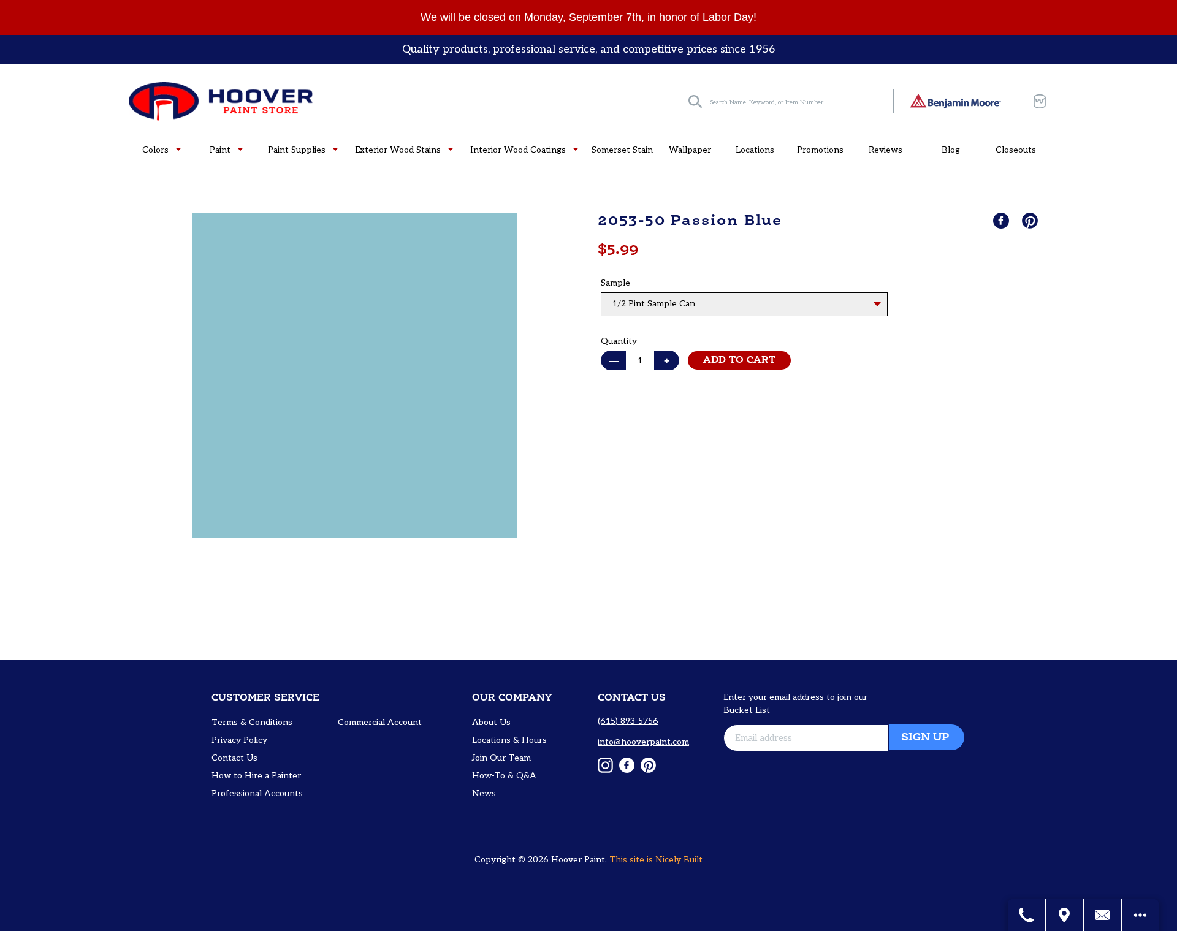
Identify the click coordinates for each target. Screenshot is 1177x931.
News (484, 793)
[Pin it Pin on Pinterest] (1031, 221)
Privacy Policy (239, 740)
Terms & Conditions (251, 722)
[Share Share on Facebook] (1002, 221)
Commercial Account (380, 722)
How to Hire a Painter (256, 775)
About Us (491, 722)
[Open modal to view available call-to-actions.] (1140, 915)
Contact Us (234, 758)
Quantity (619, 341)
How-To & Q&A (504, 775)
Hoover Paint (578, 859)
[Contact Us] (1103, 915)
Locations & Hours (509, 740)
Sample (615, 283)
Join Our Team (501, 758)
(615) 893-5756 (628, 721)
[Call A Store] (1027, 915)
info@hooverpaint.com (643, 742)
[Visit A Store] (1065, 915)
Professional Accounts (257, 793)
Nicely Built (679, 859)
